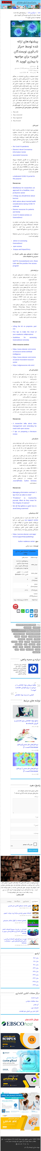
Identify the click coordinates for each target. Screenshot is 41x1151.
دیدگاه (36, 797)
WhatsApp (36, 642)
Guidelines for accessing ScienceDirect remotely (25, 338)
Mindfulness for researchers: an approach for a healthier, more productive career (24, 190)
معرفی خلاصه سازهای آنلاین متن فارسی (19, 906)
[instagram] (17, 1144)
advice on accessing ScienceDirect (20, 242)
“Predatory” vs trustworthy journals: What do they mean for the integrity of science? (25, 500)
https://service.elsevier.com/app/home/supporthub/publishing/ (24, 535)
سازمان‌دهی (19, 644)
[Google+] (25, 1144)
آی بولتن (35, 1004)
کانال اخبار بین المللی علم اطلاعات (28, 1011)
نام (37, 817)
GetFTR (15, 261)
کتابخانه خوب (34, 1008)
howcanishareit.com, (26, 261)
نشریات (38, 650)
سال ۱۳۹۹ (35, 968)
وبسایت (36, 833)
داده (26, 644)
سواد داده (27, 647)
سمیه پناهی (33, 66)
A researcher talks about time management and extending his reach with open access (25, 426)
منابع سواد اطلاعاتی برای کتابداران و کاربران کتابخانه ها (26, 722)
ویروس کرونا (30, 650)
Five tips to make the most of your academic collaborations (25, 333)
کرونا (17, 650)
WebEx (29, 639)
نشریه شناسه (34, 998)
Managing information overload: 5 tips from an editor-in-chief (25, 493)
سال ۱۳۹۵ (35, 982)
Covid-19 (37, 628)
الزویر (21, 642)
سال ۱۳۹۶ (35, 978)
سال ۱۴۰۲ (35, 958)
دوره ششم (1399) (24, 68)
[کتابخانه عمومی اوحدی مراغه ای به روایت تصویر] (35, 915)
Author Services (30, 481)
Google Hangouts (33, 634)
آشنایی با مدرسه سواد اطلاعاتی (24, 694)
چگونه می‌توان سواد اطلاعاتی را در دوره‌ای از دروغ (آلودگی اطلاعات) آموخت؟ (25, 687)
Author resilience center (26, 541)
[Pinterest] (19, 1144)
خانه (39, 13)
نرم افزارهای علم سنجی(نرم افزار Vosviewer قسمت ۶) (27, 746)
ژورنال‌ (22, 650)
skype (24, 637)
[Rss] (28, 1144)
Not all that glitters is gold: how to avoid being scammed (25, 507)
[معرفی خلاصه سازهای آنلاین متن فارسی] (35, 908)
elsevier (28, 628)
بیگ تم (26, 1147)
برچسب (9, 901)
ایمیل (36, 825)
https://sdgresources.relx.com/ (24, 365)
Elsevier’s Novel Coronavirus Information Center (22, 150)
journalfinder (34, 637)
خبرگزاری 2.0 (32, 13)
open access (17, 246)
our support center (31, 520)
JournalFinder (17, 481)
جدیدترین (26, 901)
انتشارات (14, 642)
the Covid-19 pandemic (21, 146)
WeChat (21, 639)
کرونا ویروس (37, 652)
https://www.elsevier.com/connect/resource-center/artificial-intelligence (24, 351)
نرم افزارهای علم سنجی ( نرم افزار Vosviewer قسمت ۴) (27, 770)
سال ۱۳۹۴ (35, 985)
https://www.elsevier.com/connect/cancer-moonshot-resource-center (24, 359)
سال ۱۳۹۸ (35, 971)
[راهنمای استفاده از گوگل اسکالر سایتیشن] (33, 923)
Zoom (27, 642)
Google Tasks (19, 634)
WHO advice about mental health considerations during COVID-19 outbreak (24, 204)
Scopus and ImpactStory (21, 249)
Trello (37, 639)
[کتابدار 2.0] (20, 4)
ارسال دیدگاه (33, 73)
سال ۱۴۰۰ (35, 965)
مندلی (15, 647)
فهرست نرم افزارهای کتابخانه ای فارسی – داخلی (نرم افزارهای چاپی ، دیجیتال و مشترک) (14, 941)
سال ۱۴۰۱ (35, 961)
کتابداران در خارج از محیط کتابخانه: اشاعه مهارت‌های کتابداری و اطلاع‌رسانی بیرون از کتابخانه (14, 931)
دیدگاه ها (17, 901)
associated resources (20, 155)
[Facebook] (23, 1144)
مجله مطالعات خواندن (32, 1001)
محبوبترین (35, 901)
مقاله (21, 647)
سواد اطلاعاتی (36, 647)
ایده (39, 644)
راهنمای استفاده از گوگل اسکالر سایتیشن (14, 920)
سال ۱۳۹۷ (35, 975)
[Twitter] (21, 1144)
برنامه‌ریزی (32, 644)
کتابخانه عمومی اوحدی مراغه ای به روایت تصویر (17, 913)
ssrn (17, 637)
